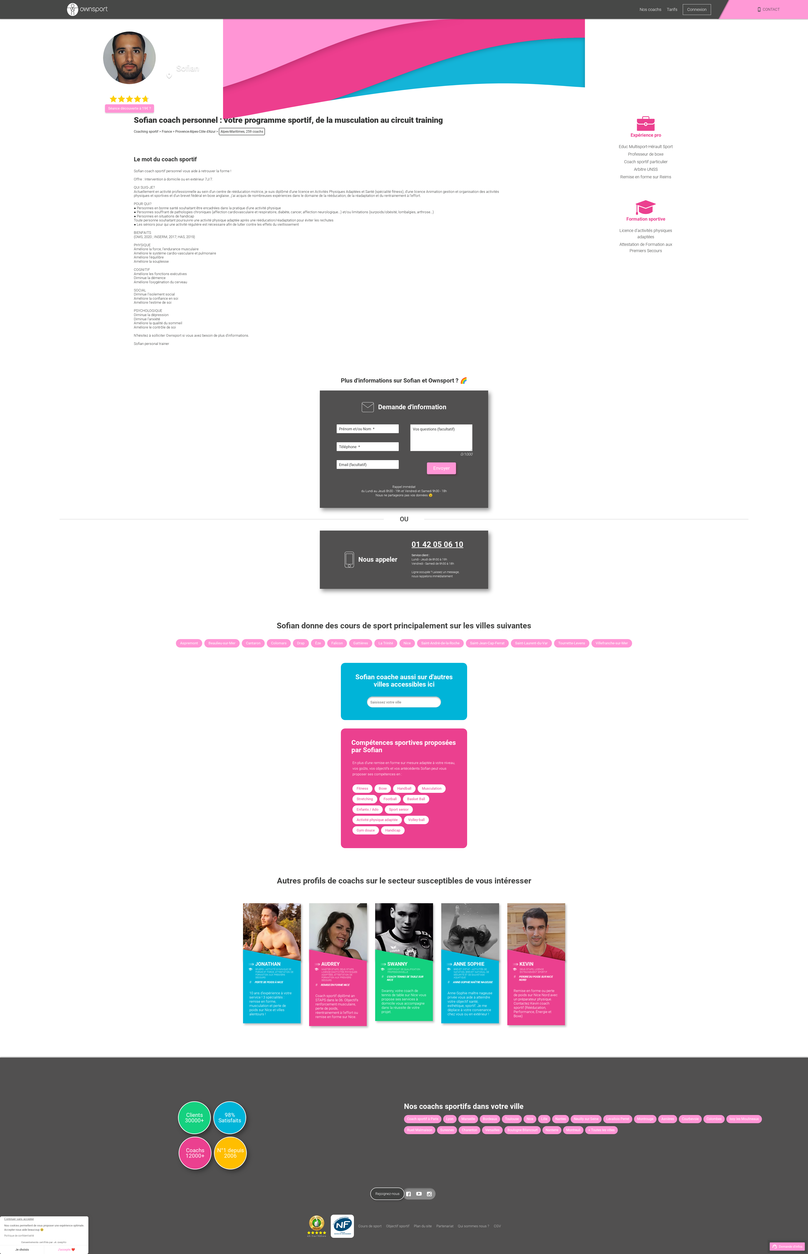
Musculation (431, 788)
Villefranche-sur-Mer (612, 643)
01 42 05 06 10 (437, 544)
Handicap (392, 830)
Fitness (362, 788)
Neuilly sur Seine (586, 1119)
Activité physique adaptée (377, 820)
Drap (301, 643)
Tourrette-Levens (571, 643)
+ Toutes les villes (601, 1130)
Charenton (469, 1130)
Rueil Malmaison (419, 1130)
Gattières (360, 643)
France (167, 132)
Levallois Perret (617, 1119)
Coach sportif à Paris (422, 1119)
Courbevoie (690, 1119)
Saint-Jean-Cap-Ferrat (487, 643)
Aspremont (189, 643)
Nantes (560, 1119)
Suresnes (447, 1130)
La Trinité (386, 643)
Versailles (492, 1130)
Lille (544, 1119)
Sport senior (399, 809)
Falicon (337, 643)
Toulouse (512, 1119)
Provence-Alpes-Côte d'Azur (195, 132)
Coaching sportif (146, 132)
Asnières (667, 1119)
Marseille (468, 1119)
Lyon (449, 1119)
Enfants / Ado (368, 809)
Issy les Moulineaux (744, 1119)
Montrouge (645, 1119)
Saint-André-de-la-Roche (440, 643)
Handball (404, 788)
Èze (318, 643)
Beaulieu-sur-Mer (222, 643)
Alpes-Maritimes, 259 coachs (242, 132)
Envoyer (441, 468)
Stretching (365, 799)
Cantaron (253, 643)
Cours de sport (369, 1226)
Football (390, 799)
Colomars (279, 643)
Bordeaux (490, 1119)
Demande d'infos (791, 1247)
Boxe (383, 788)
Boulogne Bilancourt (523, 1130)
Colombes (714, 1119)
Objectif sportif (397, 1226)
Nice (407, 643)
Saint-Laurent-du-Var (531, 643)
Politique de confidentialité (19, 1235)
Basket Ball (416, 799)
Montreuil (573, 1130)
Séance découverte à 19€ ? (129, 108)
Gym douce (366, 830)
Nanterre (552, 1130)
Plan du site (423, 1226)
